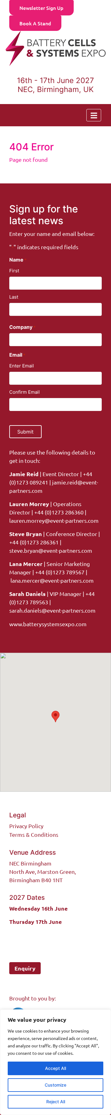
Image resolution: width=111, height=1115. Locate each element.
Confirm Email (24, 392)
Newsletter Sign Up (41, 7)
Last (13, 297)
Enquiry (24, 968)
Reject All (55, 1101)
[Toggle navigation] (93, 115)
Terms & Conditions (33, 834)
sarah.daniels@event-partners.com (52, 610)
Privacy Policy (26, 826)
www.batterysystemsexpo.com (48, 624)
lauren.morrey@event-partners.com (54, 520)
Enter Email (21, 366)
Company (22, 327)
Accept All (55, 1068)
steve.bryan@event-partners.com (50, 550)
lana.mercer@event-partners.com (52, 580)
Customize (55, 1085)
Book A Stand (35, 23)
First (14, 271)
